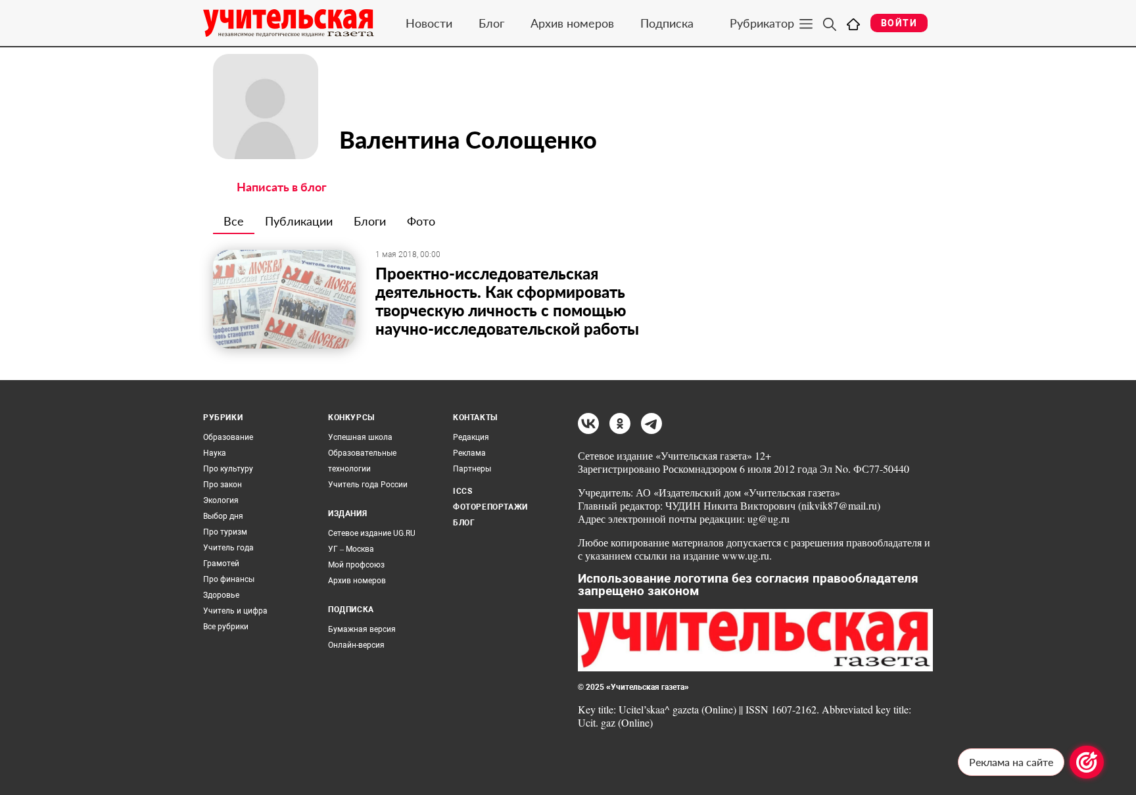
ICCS (462, 491)
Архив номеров (572, 23)
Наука (214, 453)
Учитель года (228, 547)
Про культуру (228, 468)
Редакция (471, 437)
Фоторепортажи (490, 507)
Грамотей (221, 563)
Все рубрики (225, 626)
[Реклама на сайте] (1087, 762)
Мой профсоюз (356, 564)
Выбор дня (223, 516)
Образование (228, 437)
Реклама (469, 453)
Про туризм (225, 532)
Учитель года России (368, 484)
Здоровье (221, 595)
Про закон (222, 484)
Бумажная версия (362, 629)
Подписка (667, 23)
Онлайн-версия (356, 645)
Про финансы (228, 579)
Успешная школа (360, 437)
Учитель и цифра (235, 610)
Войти (899, 23)
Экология (221, 500)
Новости (429, 23)
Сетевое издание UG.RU (371, 533)
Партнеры (472, 468)
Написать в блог (282, 187)
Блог (491, 23)
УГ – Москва (351, 549)
